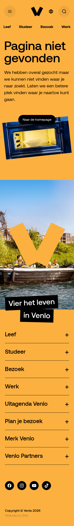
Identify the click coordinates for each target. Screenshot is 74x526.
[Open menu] (10, 11)
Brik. (25, 515)
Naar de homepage (37, 119)
